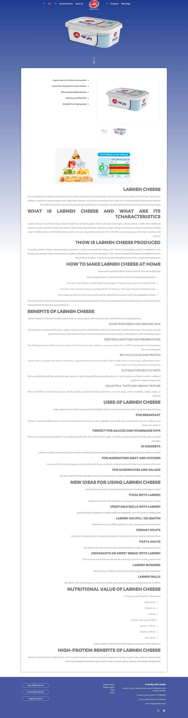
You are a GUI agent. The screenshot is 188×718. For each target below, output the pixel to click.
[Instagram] (158, 710)
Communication (66, 4)
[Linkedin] (164, 710)
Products (114, 4)
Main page (125, 4)
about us (79, 4)
